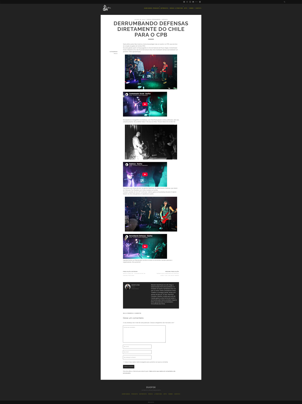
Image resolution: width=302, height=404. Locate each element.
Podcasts (156, 8)
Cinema (191, 8)
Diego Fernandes (153, 19)
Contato (198, 8)
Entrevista (164, 8)
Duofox (151, 387)
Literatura (179, 8)
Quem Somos (148, 8)
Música (172, 8)
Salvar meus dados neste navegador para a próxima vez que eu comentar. (146, 362)
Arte (185, 8)
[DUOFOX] (107, 10)
